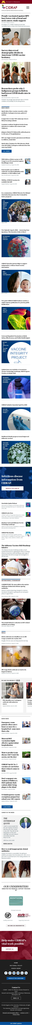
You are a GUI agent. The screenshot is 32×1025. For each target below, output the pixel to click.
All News (6, 151)
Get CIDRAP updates (16, 1023)
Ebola (4, 632)
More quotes (7, 843)
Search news (16, 968)
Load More (7, 807)
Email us (16, 998)
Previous (17, 680)
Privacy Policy (16, 1014)
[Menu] (27, 7)
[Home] (9, 6)
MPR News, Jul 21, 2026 (8, 840)
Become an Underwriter (16, 925)
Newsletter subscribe (16, 978)
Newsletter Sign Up (12, 488)
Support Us (9, 949)
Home (16, 963)
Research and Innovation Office (10, 1013)
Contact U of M (24, 1013)
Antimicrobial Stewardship (11, 580)
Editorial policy (16, 965)
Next (19, 680)
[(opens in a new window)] (11, 2)
